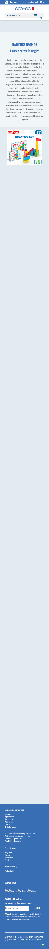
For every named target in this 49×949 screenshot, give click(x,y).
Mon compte (14, 2)
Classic (7, 855)
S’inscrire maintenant (30, 2)
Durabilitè (9, 819)
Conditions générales (13, 839)
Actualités (9, 822)
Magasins (8, 814)
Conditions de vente (13, 841)
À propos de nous (11, 817)
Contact (8, 825)
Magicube (8, 853)
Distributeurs (10, 827)
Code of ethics (10, 871)
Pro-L (7, 860)
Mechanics (9, 858)
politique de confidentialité (30, 914)
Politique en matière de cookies (17, 836)
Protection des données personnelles (20, 834)
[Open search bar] (6, 2)
